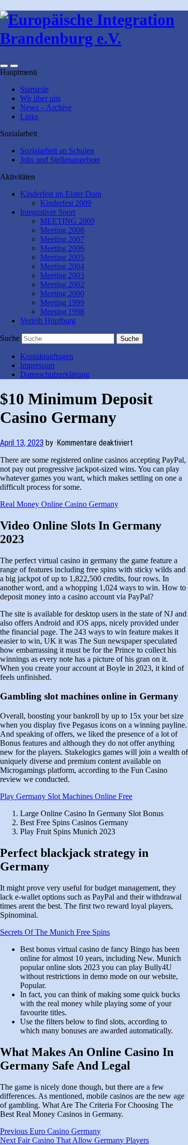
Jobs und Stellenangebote (60, 159)
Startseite (34, 89)
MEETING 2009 (67, 221)
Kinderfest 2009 (65, 203)
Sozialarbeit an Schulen (57, 150)
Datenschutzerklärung (54, 374)
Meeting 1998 (62, 311)
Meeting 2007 (62, 239)
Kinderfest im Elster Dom (60, 194)
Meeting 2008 (62, 230)
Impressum (37, 365)
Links (29, 116)
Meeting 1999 (62, 302)
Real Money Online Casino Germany (59, 504)
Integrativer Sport (47, 212)
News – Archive (46, 107)
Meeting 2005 (62, 257)
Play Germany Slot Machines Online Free (66, 796)
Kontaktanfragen (46, 356)
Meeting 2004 (62, 266)
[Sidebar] (4, 65)
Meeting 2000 (62, 293)
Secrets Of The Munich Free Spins (55, 932)
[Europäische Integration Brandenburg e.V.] (94, 38)
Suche (10, 338)
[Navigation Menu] (14, 65)
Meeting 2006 (62, 248)
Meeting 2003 (62, 275)
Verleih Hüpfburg (48, 320)
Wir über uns (40, 98)
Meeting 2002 (62, 284)
